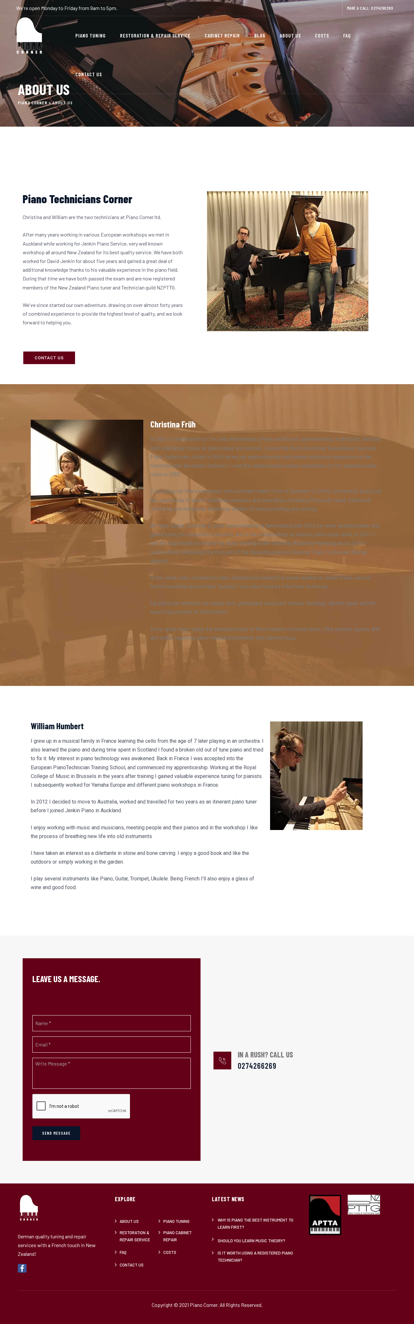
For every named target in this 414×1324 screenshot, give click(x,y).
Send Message (56, 1133)
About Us (290, 35)
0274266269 (382, 8)
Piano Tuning (90, 35)
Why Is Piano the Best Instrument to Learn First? (255, 1223)
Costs (322, 35)
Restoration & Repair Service (155, 35)
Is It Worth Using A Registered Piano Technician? (255, 1256)
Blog (260, 35)
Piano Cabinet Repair (177, 1236)
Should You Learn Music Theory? (251, 1240)
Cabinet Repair (222, 35)
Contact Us (88, 74)
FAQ (347, 35)
